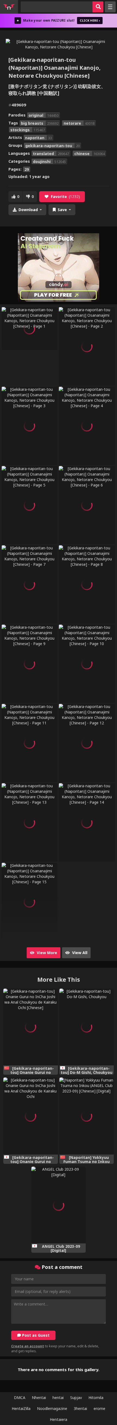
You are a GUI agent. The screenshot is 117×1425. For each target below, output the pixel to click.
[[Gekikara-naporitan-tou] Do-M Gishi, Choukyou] (86, 1027)
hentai (58, 1397)
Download (28, 209)
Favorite (65, 196)
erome (99, 1408)
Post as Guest (35, 1335)
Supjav (76, 1397)
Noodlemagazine (52, 1408)
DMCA (19, 1397)
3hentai (80, 1408)
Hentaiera (58, 1419)
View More (46, 952)
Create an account (27, 1346)
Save (62, 209)
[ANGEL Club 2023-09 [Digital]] (58, 1205)
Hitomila (95, 1397)
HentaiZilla (21, 1408)
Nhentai (39, 1397)
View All (79, 952)
